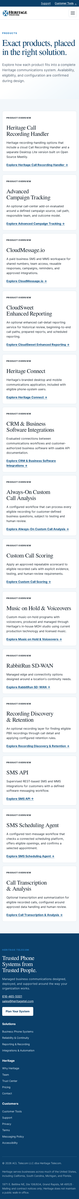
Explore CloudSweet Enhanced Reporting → (37, 344)
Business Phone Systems (17, 1031)
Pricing (6, 1087)
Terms (6, 1130)
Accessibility (10, 1142)
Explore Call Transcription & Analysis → (34, 915)
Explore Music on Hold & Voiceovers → (34, 639)
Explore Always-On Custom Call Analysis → (37, 529)
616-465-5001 (12, 996)
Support (46, 3)
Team (5, 1074)
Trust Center (9, 1080)
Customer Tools (66, 3)
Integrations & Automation (18, 1050)
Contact (7, 1093)
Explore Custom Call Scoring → (28, 582)
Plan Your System (18, 1011)
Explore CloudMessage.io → (26, 281)
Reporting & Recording (16, 1044)
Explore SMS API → (20, 798)
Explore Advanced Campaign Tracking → (35, 223)
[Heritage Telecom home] (15, 13)
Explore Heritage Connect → (26, 397)
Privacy (6, 1123)
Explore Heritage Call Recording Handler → (37, 165)
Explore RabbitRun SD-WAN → (28, 687)
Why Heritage (10, 1068)
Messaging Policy (13, 1136)
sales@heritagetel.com (18, 1001)
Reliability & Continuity (15, 1037)
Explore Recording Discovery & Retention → (37, 746)
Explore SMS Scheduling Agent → (30, 856)
